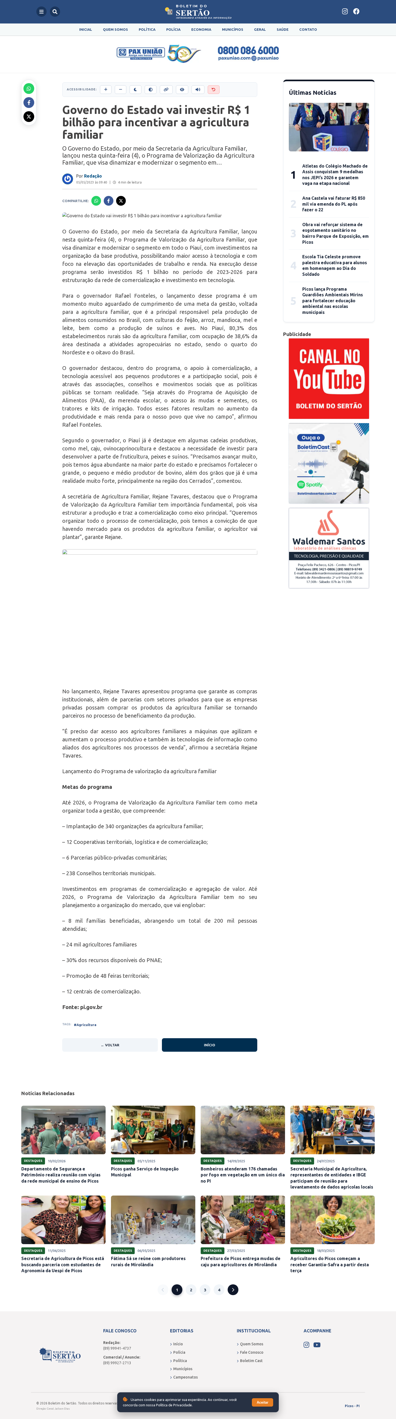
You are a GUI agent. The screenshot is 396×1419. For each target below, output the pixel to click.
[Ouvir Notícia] (198, 89)
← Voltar (110, 1045)
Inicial (85, 29)
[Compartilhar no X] (28, 116)
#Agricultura (85, 1025)
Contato (308, 29)
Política (147, 29)
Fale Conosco (251, 1352)
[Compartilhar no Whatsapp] (28, 88)
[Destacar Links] (166, 89)
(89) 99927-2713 (117, 1363)
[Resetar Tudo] (214, 89)
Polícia (173, 29)
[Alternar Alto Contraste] (151, 89)
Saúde (283, 29)
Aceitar (262, 1402)
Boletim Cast (251, 1361)
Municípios (232, 29)
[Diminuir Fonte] (120, 89)
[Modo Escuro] (135, 89)
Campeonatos (185, 1377)
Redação (93, 176)
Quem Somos (115, 29)
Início (209, 1045)
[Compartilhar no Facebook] (28, 102)
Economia (201, 29)
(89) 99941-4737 (117, 1348)
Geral (260, 29)
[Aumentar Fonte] (106, 89)
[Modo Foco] (182, 89)
